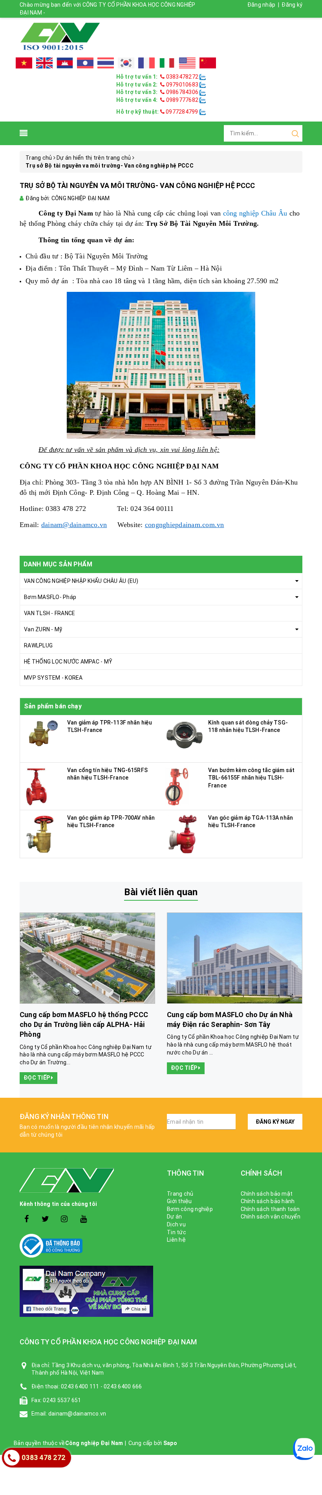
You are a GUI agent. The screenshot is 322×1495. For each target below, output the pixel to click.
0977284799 (181, 112)
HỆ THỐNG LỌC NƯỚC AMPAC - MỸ (68, 661)
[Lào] (85, 63)
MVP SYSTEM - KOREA (53, 678)
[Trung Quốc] (207, 63)
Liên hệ (176, 1240)
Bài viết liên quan (161, 892)
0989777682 (182, 100)
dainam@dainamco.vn (74, 525)
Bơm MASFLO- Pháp (50, 597)
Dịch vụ (176, 1224)
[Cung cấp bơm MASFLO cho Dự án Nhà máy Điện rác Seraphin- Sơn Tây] (234, 958)
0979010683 (182, 84)
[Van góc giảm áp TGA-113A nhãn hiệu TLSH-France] (181, 833)
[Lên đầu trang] (310, 1115)
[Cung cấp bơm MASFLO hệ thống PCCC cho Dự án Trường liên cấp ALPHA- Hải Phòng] (87, 958)
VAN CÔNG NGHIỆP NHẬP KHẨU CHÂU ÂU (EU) (81, 581)
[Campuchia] (65, 63)
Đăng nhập (261, 5)
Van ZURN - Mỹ (43, 629)
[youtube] (83, 1219)
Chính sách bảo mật (267, 1194)
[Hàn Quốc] (126, 63)
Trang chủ (180, 1194)
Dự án (174, 1216)
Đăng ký (292, 5)
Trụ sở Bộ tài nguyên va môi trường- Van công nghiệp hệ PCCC (137, 185)
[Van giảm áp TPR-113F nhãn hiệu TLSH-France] (43, 733)
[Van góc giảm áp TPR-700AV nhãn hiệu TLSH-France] (39, 833)
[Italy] (167, 63)
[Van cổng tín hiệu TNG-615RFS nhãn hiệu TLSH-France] (36, 785)
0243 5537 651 (62, 1400)
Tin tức (176, 1232)
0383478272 (182, 77)
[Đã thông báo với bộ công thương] (87, 1246)
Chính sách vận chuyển (270, 1216)
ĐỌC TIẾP (37, 1078)
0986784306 (182, 92)
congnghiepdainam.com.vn (184, 525)
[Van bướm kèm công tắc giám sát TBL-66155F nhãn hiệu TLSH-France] (177, 785)
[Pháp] (146, 63)
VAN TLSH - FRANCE (49, 613)
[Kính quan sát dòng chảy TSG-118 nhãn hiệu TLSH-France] (184, 733)
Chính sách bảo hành (268, 1201)
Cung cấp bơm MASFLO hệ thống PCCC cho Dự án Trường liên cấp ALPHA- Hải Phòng (84, 1024)
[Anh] (44, 63)
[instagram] (64, 1219)
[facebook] (26, 1219)
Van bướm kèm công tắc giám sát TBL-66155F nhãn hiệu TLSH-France (251, 778)
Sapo (170, 1443)
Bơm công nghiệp (190, 1209)
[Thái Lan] (105, 63)
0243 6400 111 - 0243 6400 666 (101, 1386)
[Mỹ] (187, 63)
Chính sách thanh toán (270, 1209)
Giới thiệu (179, 1201)
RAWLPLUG (38, 645)
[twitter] (45, 1219)
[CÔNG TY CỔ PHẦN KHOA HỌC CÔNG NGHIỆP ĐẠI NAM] (60, 36)
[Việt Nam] (24, 63)
